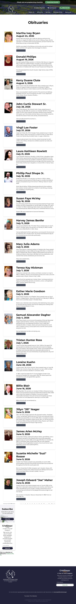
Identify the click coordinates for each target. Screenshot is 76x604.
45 (51, 503)
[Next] (54, 504)
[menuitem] (32, 12)
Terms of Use (39, 601)
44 (49, 503)
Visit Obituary (21, 50)
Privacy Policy (31, 601)
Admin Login (45, 601)
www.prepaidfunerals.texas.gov (60, 592)
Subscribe (7, 519)
